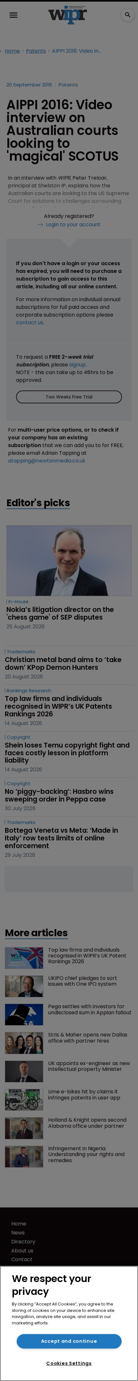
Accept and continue (69, 1341)
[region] (69, 1323)
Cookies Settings (69, 1363)
